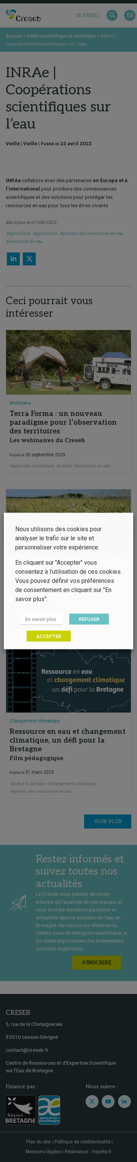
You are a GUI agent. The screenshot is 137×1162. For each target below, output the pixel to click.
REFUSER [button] (89, 619)
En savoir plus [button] (40, 619)
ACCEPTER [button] (48, 636)
